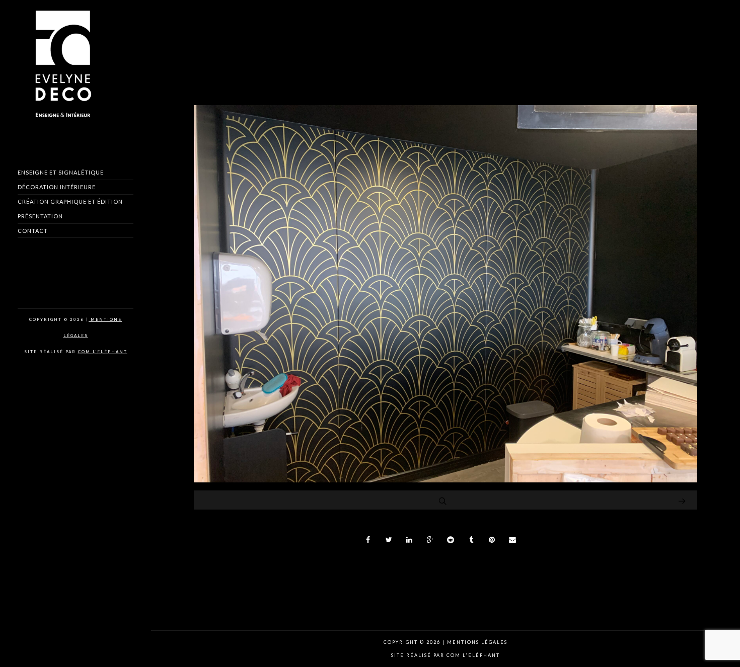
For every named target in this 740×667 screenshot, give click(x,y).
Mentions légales (476, 642)
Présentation (40, 216)
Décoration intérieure (57, 187)
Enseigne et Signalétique (61, 172)
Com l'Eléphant (102, 351)
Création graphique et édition (70, 201)
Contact (33, 230)
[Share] (368, 540)
